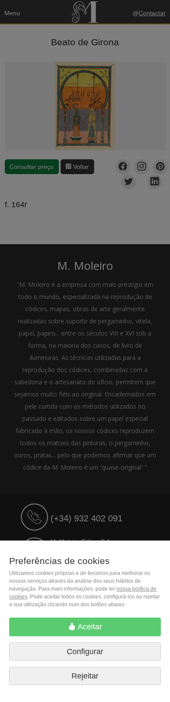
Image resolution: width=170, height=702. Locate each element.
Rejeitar (85, 676)
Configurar (85, 651)
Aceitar (89, 626)
